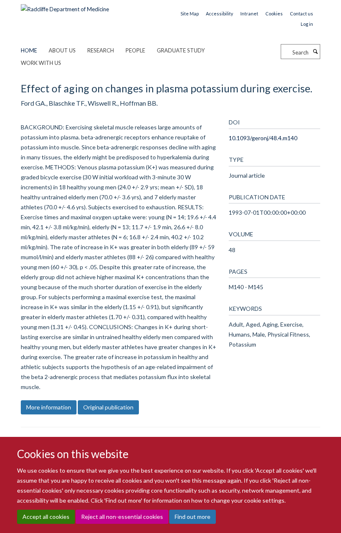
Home (29, 50)
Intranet (249, 13)
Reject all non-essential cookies (122, 516)
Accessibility (219, 13)
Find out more (192, 516)
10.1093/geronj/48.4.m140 (263, 137)
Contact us (301, 13)
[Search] (315, 51)
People (135, 50)
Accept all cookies (45, 516)
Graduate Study (181, 50)
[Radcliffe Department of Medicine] (65, 6)
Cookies (274, 13)
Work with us (41, 62)
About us (62, 50)
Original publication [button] (108, 407)
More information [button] (48, 407)
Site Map (189, 13)
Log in (307, 24)
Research (100, 50)
